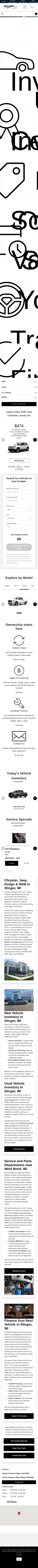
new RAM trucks (16, 942)
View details (19, 461)
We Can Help (19, 755)
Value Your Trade (19, 659)
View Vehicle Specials (19, 1441)
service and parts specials (13, 1218)
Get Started (19, 725)
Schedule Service (18, 825)
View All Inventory (18, 781)
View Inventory (19, 1149)
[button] (19, 1513)
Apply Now (19, 692)
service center (20, 1187)
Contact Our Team (19, 1455)
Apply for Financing (19, 1416)
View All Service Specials (18, 823)
